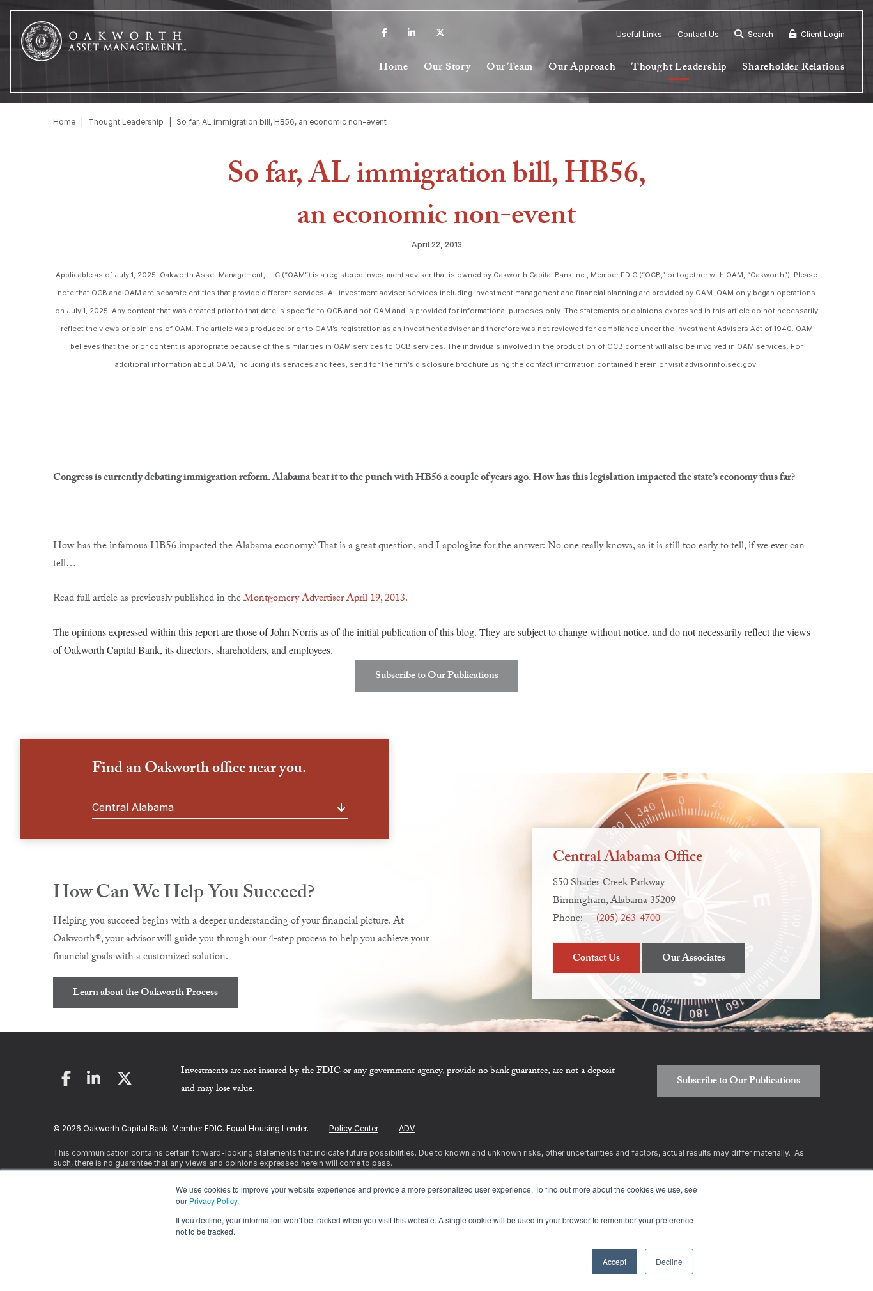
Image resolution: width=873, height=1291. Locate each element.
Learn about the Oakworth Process (145, 993)
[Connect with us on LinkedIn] (412, 34)
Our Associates (693, 959)
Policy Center (353, 1128)
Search (759, 34)
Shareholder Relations (793, 68)
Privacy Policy (213, 1200)
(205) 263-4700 (628, 919)
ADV (407, 1128)
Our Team (509, 68)
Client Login (822, 34)
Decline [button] (669, 1261)
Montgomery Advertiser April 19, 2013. (325, 599)
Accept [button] (614, 1261)
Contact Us (698, 34)
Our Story (447, 68)
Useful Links (639, 34)
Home (393, 68)
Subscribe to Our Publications (436, 676)
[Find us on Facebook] (384, 34)
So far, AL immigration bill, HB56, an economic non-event (281, 122)
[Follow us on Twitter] (440, 34)
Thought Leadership (679, 68)
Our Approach (582, 68)
